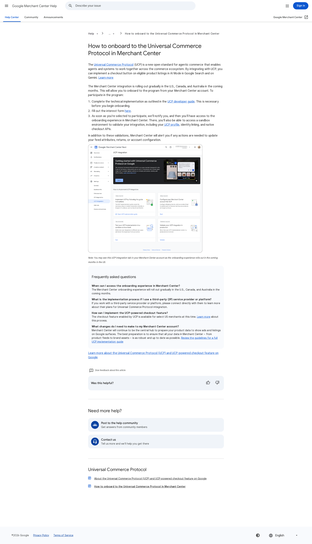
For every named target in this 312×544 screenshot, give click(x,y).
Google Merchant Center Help (34, 6)
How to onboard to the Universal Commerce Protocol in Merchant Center (172, 33)
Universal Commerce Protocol (117, 469)
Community (31, 17)
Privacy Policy (41, 535)
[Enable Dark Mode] (258, 535)
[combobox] (135, 6)
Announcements (53, 17)
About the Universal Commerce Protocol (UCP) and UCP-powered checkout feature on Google (150, 478)
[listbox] (283, 535)
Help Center (12, 17)
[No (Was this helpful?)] (217, 383)
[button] (6, 5)
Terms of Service (63, 535)
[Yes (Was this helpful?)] (208, 383)
